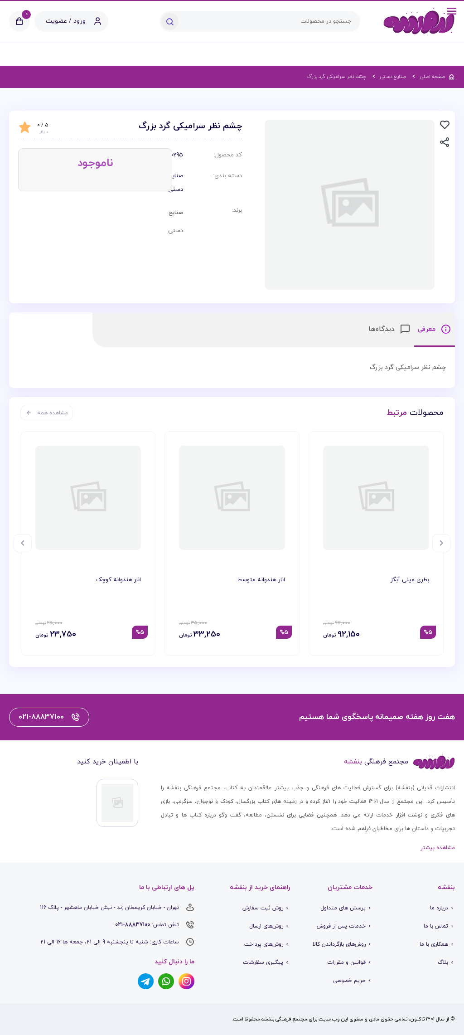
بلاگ (443, 962)
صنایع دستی (177, 183)
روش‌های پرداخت (263, 944)
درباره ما (439, 908)
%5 (428, 632)
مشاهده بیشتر (437, 847)
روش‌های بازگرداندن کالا (339, 944)
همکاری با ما (434, 944)
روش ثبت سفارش (262, 908)
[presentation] (441, 543)
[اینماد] (117, 803)
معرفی (428, 329)
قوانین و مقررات (346, 962)
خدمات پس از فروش (341, 926)
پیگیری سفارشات (263, 962)
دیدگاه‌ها (382, 329)
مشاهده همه (52, 413)
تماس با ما (436, 926)
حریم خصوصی (349, 980)
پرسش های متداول (343, 908)
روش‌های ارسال (266, 926)
